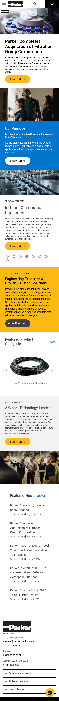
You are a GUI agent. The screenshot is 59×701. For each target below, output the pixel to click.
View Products (17, 323)
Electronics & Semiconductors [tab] (14, 256)
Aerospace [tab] (7, 256)
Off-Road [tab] (39, 256)
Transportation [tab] (7, 260)
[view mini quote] (52, 4)
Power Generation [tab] (46, 256)
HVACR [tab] (20, 256)
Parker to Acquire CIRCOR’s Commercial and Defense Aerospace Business (28, 572)
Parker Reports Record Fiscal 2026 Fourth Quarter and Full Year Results (29, 550)
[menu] (4, 4)
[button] (49, 692)
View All (41, 496)
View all (52, 341)
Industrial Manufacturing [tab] (26, 256)
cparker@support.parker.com (18, 641)
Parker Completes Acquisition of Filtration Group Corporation (25, 528)
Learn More (17, 79)
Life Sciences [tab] (33, 256)
